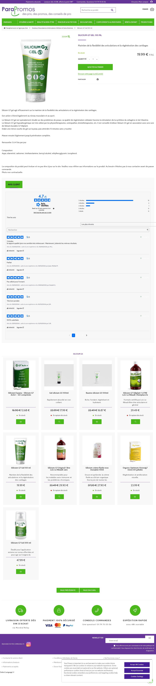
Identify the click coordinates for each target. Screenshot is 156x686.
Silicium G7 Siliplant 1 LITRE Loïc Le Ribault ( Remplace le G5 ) (135, 394)
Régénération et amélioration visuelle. (135, 476)
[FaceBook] (97, 79)
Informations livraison (11, 662)
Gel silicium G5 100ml (58, 393)
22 (92, 410)
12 (25, 410)
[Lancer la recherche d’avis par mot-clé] (148, 230)
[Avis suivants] (87, 335)
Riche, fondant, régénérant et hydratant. (97, 401)
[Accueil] (36, 11)
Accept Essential (137, 670)
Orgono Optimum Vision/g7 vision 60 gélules (135, 469)
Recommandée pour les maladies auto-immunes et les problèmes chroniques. (59, 477)
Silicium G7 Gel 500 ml (21, 543)
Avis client (14, 184)
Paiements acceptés (10, 666)
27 (101, 485)
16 (16, 410)
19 (21, 485)
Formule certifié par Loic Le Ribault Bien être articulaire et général (135, 402)
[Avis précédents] (69, 335)
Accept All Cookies (137, 664)
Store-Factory (59, 666)
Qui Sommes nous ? (112, 658)
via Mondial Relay (21, 624)
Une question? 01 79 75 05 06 (97, 622)
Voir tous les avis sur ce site (42, 212)
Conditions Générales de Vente (65, 658)
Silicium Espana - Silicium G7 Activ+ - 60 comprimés (21, 394)
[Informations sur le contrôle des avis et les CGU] (54, 208)
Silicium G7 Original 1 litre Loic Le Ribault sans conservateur (59, 469)
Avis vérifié (145, 237)
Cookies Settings (137, 676)
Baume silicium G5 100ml (97, 393)
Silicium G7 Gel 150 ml (90, 35)
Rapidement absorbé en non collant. (59, 401)
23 (54, 410)
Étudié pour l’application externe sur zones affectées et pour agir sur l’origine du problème (21, 552)
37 (92, 485)
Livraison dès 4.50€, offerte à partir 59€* (58, 2)
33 (54, 485)
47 (21, 560)
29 (135, 410)
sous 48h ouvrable (135, 622)
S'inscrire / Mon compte (139, 2)
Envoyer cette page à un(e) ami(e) (90, 74)
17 (64, 410)
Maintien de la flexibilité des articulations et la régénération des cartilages (21, 477)
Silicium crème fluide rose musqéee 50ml (97, 469)
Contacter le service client (12, 658)
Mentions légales (60, 662)
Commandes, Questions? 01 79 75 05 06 (91, 2)
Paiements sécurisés (33, 2)
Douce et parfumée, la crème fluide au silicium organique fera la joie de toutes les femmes (97, 477)
